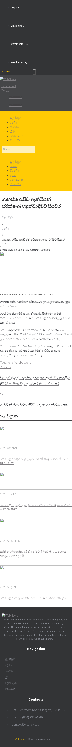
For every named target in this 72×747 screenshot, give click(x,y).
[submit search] (34, 72)
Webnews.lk (21, 739)
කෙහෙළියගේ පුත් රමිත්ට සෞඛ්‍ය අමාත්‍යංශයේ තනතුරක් (33, 598)
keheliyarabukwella (19, 362)
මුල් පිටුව (7, 217)
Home (3, 243)
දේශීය (5, 228)
